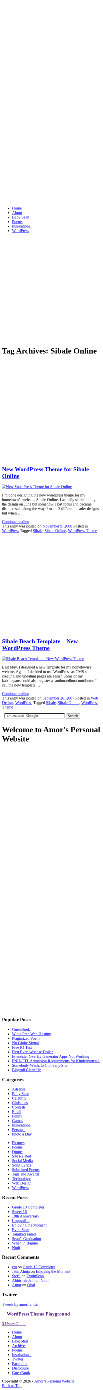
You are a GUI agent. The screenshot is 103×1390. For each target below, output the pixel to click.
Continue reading (15, 522)
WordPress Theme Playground (38, 1313)
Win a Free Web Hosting (31, 1034)
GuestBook (21, 1029)
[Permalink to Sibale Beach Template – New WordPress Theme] (51, 630)
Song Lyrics (21, 1165)
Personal (19, 1130)
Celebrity (19, 1098)
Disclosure (20, 1368)
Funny (17, 1116)
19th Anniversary (25, 1216)
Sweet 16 (19, 1212)
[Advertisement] (51, 288)
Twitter (17, 1359)
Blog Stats (20, 1341)
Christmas (20, 1102)
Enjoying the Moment (29, 1225)
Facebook (20, 1364)
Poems (17, 222)
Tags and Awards (25, 1174)
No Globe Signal (25, 1043)
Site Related (21, 1156)
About (17, 212)
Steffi (16, 1276)
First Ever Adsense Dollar (32, 1052)
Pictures (18, 1142)
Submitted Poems (26, 1170)
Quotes (17, 1152)
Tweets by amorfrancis (20, 1304)
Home (17, 208)
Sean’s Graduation (26, 1238)
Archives (19, 1346)
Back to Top (12, 1386)
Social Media (22, 1160)
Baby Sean (20, 217)
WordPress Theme (82, 530)
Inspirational (22, 226)
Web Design (22, 1183)
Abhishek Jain (23, 1280)
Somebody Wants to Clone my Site (39, 1065)
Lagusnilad (21, 1220)
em (14, 1267)
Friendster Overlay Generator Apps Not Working (50, 1056)
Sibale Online (55, 530)
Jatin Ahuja (21, 1271)
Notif (16, 1248)
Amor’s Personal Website (54, 1381)
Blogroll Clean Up (26, 1070)
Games (17, 1120)
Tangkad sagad (24, 1234)
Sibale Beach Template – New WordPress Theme (40, 644)
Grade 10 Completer (28, 1207)
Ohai (31, 1285)
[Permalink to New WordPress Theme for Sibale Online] (51, 458)
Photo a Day (22, 1134)
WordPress (20, 230)
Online (14, 1324)
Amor (16, 1285)
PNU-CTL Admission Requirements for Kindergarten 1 (56, 1061)
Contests (19, 1107)
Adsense (19, 1089)
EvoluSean (20, 1230)
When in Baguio (25, 1243)
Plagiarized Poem (26, 1038)
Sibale (37, 530)
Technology (21, 1178)
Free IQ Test (22, 1047)
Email (16, 1112)
